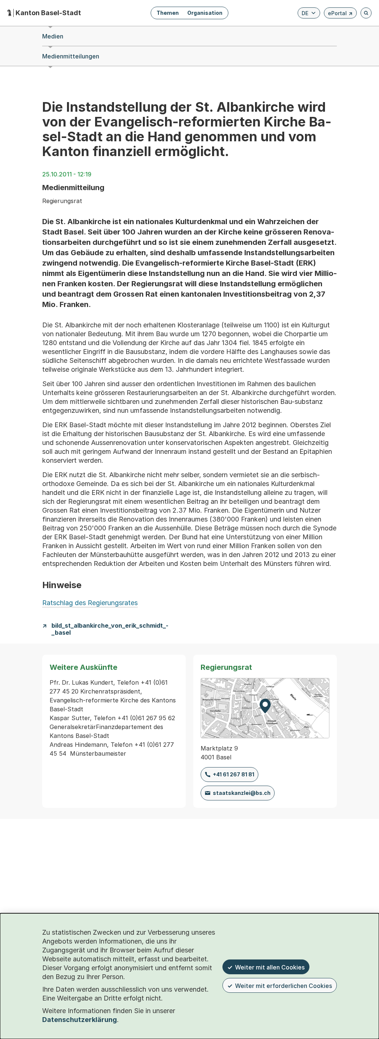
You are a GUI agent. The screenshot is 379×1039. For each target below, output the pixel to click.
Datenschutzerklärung (79, 1019)
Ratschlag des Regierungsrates (90, 603)
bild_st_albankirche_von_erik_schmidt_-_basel (109, 629)
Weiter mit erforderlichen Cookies (283, 985)
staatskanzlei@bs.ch (242, 793)
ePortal (340, 14)
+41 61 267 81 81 (233, 774)
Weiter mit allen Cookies (270, 967)
